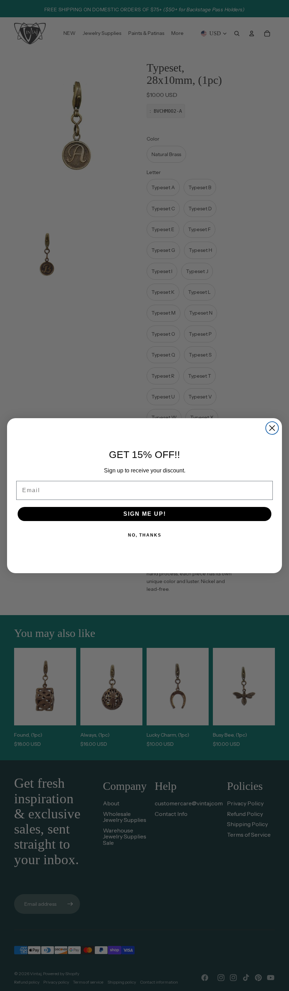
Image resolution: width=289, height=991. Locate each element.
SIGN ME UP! (144, 514)
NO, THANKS (144, 535)
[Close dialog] (272, 428)
